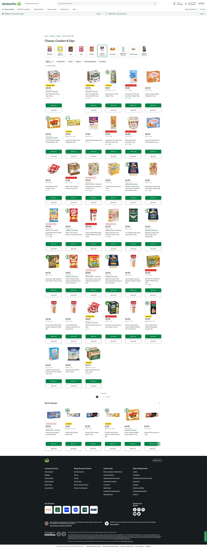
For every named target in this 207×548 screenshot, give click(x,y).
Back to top (157, 460)
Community (136, 481)
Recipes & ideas (38, 9)
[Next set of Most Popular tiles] (159, 403)
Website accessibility (114, 524)
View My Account (79, 472)
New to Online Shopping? (81, 485)
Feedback (47, 475)
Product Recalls (49, 481)
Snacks (58, 36)
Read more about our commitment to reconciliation (61, 525)
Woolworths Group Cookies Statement (110, 546)
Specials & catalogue (24, 9)
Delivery (76, 478)
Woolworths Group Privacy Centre (142, 478)
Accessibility (147, 546)
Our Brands (136, 475)
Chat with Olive (205, 536)
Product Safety (49, 478)
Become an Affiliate (138, 488)
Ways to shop (64, 9)
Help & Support (49, 472)
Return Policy (48, 485)
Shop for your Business (80, 488)
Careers (135, 472)
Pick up (76, 475)
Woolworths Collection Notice (127, 546)
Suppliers (135, 485)
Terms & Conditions (139, 546)
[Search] (155, 3)
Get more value (52, 9)
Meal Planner (107, 488)
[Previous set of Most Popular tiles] (156, 403)
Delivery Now (78, 481)
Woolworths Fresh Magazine (112, 491)
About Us (135, 494)
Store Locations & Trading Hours (113, 472)
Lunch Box (52, 36)
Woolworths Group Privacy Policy (93, 546)
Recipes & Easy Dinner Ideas (112, 478)
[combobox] (107, 4)
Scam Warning (49, 488)
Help (74, 9)
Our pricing (107, 485)
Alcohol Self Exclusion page (127, 541)
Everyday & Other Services (31, 3)
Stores (203, 9)
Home (46, 36)
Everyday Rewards (109, 475)
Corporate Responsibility (140, 491)
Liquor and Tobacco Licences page (122, 538)
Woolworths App (108, 494)
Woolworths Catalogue (110, 481)
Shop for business (190, 9)
